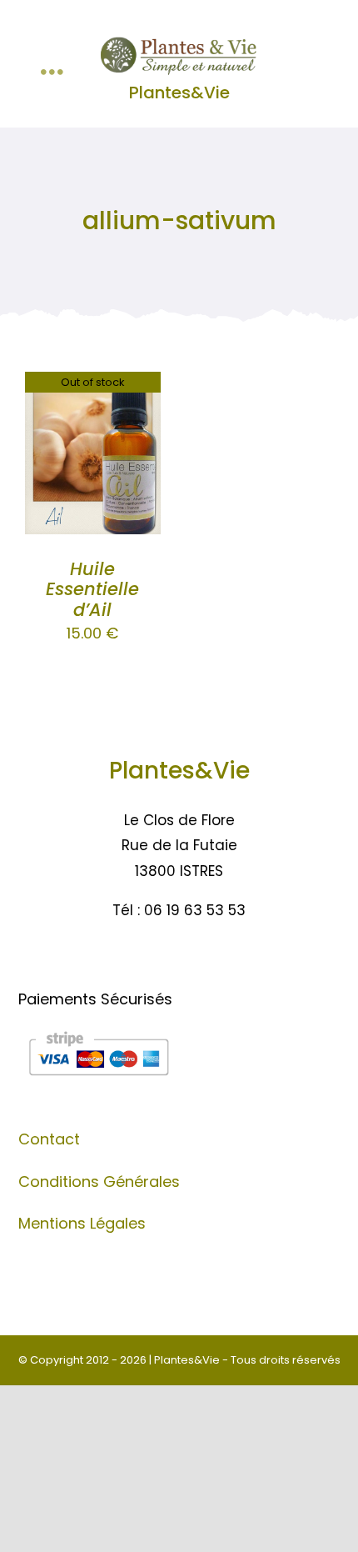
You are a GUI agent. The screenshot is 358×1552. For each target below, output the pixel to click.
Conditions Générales (99, 1181)
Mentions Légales (82, 1223)
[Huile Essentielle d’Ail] (93, 384)
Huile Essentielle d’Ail (92, 589)
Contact (49, 1139)
